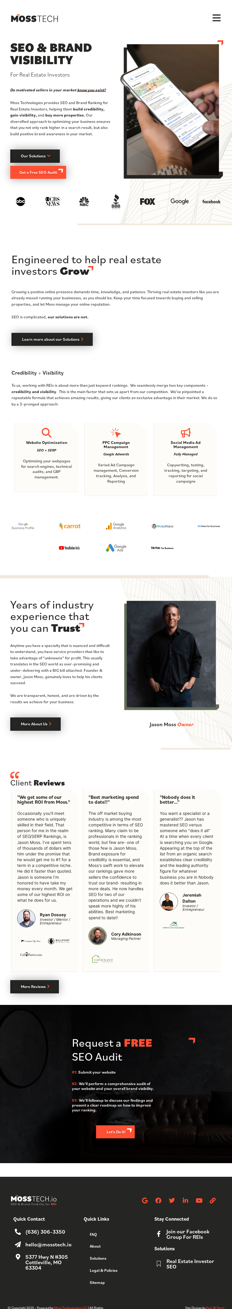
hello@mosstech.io (48, 1244)
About (95, 1246)
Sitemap (97, 1282)
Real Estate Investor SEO (190, 1263)
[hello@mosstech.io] (18, 1245)
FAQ (93, 1234)
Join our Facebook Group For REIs (187, 1234)
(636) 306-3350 (45, 1231)
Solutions (98, 1258)
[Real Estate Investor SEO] (159, 1264)
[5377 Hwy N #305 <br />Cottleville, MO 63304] (18, 1257)
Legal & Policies (104, 1270)
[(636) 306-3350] (18, 1232)
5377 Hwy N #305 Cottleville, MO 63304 (46, 1262)
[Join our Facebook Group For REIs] (159, 1234)
